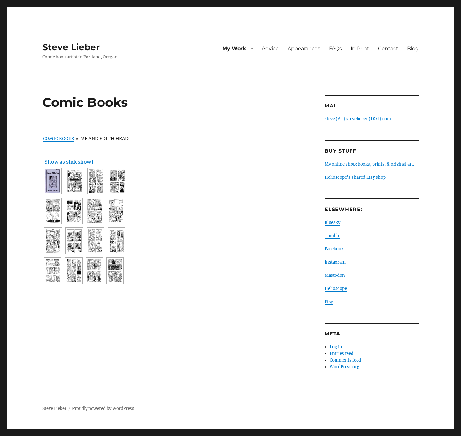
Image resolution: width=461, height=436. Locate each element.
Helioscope (336, 288)
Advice (270, 49)
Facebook (334, 249)
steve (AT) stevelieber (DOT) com (358, 119)
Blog (413, 49)
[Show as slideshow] (67, 162)
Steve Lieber (71, 47)
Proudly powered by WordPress (103, 408)
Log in (336, 347)
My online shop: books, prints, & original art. (369, 164)
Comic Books (58, 138)
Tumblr (332, 235)
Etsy (329, 301)
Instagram (335, 262)
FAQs (335, 49)
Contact (388, 49)
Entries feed (341, 353)
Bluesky (332, 222)
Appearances (304, 49)
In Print (360, 49)
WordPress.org (344, 366)
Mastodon (335, 275)
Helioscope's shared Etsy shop (355, 177)
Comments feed (345, 360)
